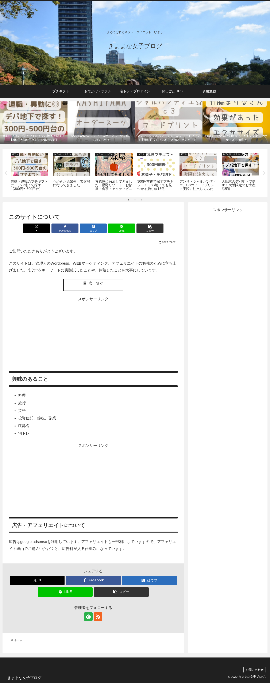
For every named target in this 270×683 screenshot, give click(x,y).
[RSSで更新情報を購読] (98, 616)
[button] (149, 228)
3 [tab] (141, 200)
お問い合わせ (254, 669)
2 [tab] (135, 200)
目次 (88, 283)
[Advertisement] (93, 332)
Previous (6, 173)
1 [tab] (129, 200)
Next (264, 173)
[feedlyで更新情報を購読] (88, 616)
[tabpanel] (29, 172)
